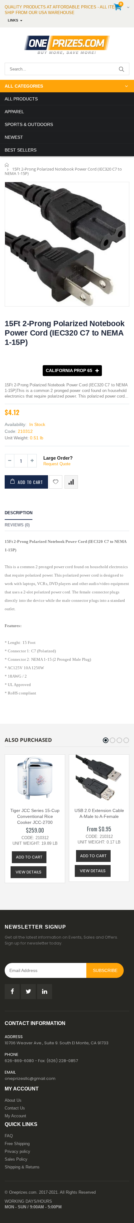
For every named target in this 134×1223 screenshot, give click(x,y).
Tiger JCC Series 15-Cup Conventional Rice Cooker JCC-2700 (35, 816)
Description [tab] (18, 512)
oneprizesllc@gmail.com (30, 1078)
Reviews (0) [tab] (17, 525)
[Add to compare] (71, 482)
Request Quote (56, 464)
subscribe (105, 970)
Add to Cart (30, 482)
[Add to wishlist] (55, 482)
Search (121, 69)
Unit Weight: (17, 437)
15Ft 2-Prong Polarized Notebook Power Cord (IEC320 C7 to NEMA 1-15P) (64, 332)
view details (28, 872)
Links (13, 20)
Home (7, 165)
